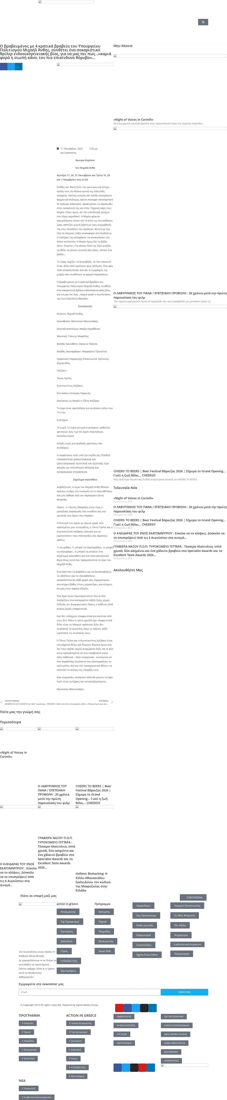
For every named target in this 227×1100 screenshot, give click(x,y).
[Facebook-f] (127, 1008)
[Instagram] (144, 1008)
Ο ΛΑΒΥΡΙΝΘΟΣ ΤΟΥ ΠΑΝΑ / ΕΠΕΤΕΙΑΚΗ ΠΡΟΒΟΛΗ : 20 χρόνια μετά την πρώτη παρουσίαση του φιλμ (54, 794)
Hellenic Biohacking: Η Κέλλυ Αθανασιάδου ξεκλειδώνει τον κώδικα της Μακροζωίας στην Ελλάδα (93, 882)
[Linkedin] (152, 1008)
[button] (3, 66)
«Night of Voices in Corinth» (133, 119)
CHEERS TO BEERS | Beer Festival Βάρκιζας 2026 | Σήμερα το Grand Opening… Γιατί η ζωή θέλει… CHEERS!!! (93, 794)
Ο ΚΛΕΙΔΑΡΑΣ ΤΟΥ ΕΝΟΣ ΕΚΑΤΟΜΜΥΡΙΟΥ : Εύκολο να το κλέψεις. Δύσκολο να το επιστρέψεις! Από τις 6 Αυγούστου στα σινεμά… (18, 874)
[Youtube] (119, 1008)
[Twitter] (136, 1008)
